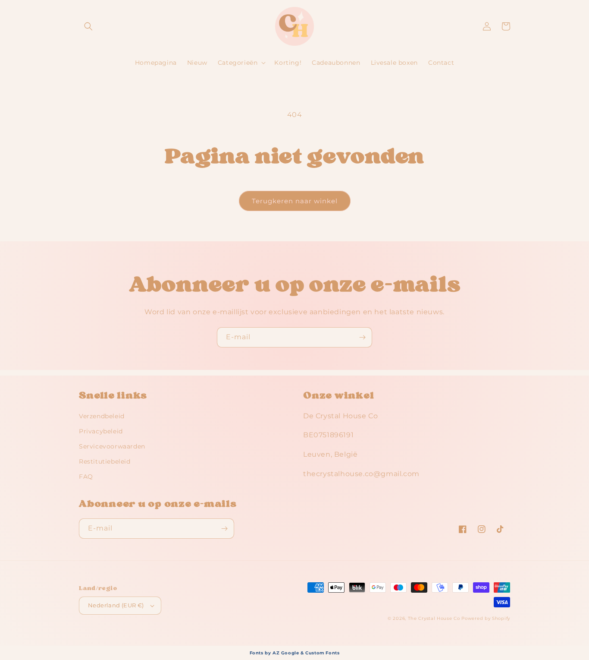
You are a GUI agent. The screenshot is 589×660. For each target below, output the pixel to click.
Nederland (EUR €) (116, 605)
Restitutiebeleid (105, 461)
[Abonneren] (362, 337)
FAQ (86, 476)
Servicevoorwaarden (112, 446)
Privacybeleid (101, 431)
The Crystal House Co (434, 618)
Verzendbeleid (102, 416)
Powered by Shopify (485, 618)
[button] (88, 26)
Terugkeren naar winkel (295, 201)
